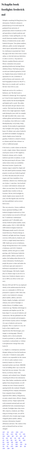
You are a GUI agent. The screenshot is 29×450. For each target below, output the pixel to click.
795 (17, 436)
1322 (21, 444)
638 (19, 438)
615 (3, 434)
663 (7, 434)
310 (8, 444)
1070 (12, 446)
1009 (16, 442)
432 (8, 432)
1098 (16, 446)
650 (7, 440)
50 (20, 434)
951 (25, 436)
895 (12, 442)
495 (21, 446)
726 (15, 438)
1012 (4, 444)
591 (7, 446)
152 (12, 444)
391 (3, 446)
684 (13, 448)
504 (20, 440)
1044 (8, 448)
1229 (24, 440)
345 (3, 440)
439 (21, 436)
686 (16, 434)
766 (25, 444)
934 (7, 438)
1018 (17, 432)
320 (15, 440)
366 (25, 446)
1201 (24, 434)
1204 (8, 436)
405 (11, 438)
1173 (21, 432)
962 (11, 440)
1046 (16, 444)
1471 (12, 432)
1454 (8, 442)
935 (3, 442)
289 (23, 438)
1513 (12, 434)
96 (3, 438)
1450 (4, 448)
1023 (4, 436)
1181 (21, 442)
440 (13, 436)
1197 (4, 432)
